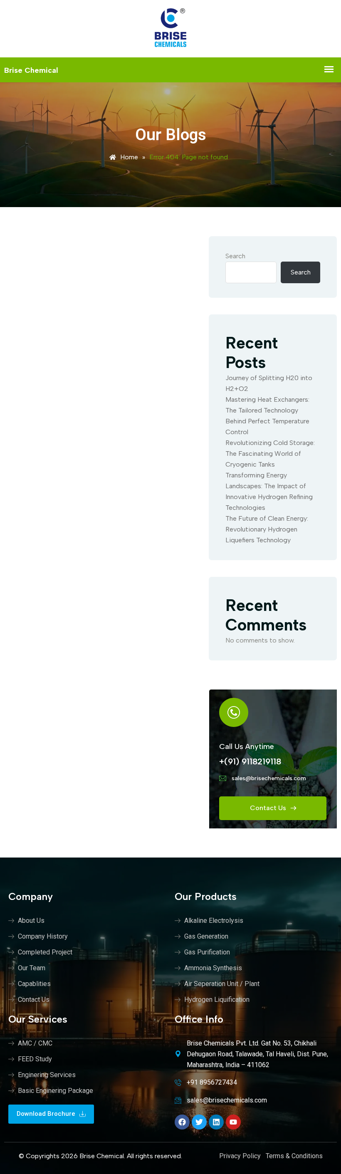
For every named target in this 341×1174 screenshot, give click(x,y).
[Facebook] (182, 1122)
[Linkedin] (216, 1122)
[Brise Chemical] (170, 28)
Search (235, 256)
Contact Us (269, 808)
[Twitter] (199, 1122)
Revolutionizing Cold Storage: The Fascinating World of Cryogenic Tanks (270, 453)
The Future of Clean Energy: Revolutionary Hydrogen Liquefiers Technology (266, 529)
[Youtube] (233, 1122)
